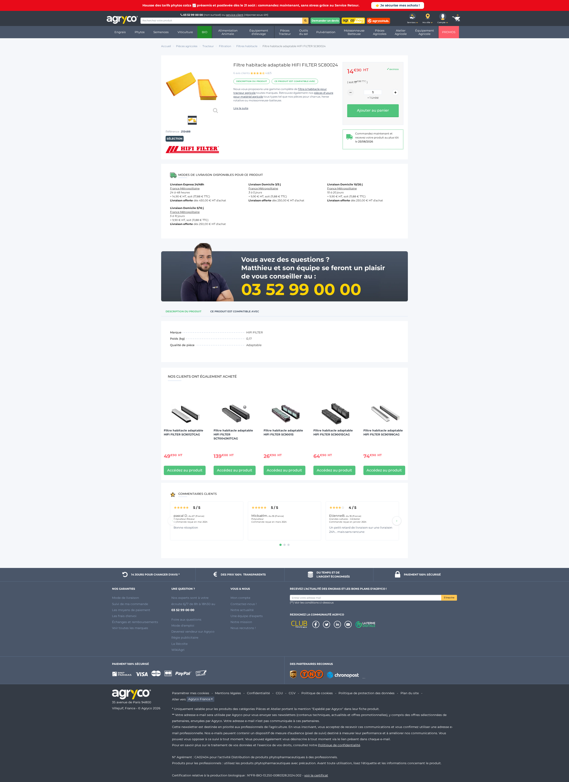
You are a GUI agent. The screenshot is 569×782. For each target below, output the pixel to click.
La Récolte (179, 644)
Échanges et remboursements (135, 622)
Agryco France (199, 699)
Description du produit (251, 81)
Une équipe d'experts (246, 616)
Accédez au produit (184, 470)
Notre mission (241, 622)
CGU (279, 693)
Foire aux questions (186, 619)
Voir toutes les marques (130, 628)
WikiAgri (177, 650)
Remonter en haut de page (558, 763)
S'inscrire (449, 597)
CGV (292, 693)
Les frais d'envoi (124, 616)
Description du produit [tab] (183, 311)
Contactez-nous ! (243, 604)
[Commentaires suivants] (396, 520)
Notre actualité (242, 610)
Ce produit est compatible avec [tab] (234, 311)
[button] (412, 18)
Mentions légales (228, 693)
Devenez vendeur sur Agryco (192, 631)
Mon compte (240, 598)
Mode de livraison (125, 598)
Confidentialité (258, 693)
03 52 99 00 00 (193, 14)
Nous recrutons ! (243, 628)
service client (234, 14)
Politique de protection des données (367, 693)
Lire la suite (240, 108)
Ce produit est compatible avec (294, 81)
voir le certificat (316, 775)
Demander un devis (325, 20)
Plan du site (410, 693)
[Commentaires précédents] (172, 520)
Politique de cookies (317, 693)
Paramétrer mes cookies (190, 693)
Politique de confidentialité (339, 745)
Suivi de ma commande (130, 604)
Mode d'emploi (182, 625)
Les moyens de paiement (131, 610)
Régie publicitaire (184, 637)
